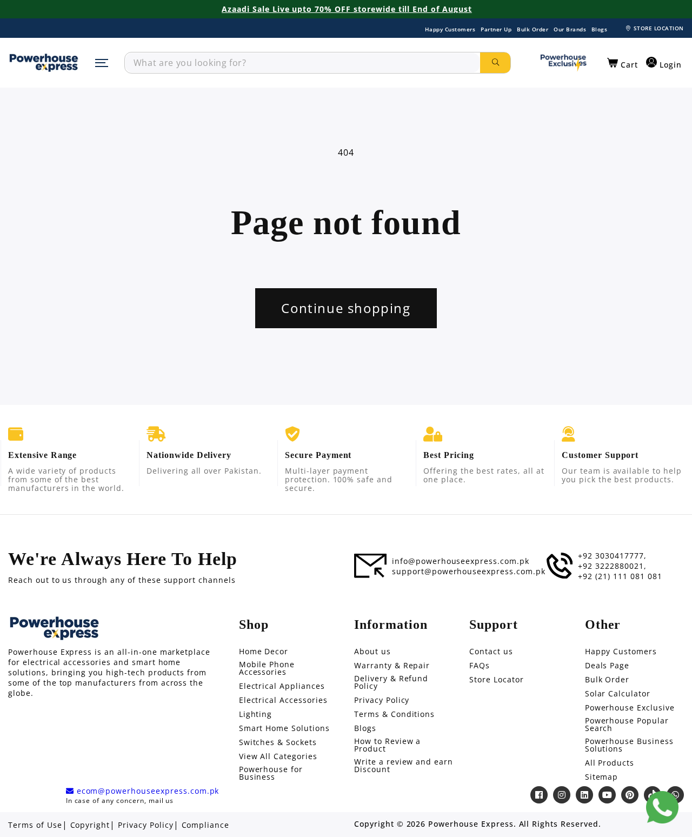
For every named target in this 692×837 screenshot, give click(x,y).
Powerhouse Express (470, 824)
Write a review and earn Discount (403, 765)
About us (372, 651)
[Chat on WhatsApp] (662, 807)
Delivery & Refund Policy (391, 682)
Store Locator (496, 679)
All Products (610, 763)
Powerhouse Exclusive (630, 708)
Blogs (599, 29)
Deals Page (607, 665)
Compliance (206, 825)
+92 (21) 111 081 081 (620, 576)
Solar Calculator (617, 694)
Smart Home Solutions (284, 728)
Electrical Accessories (283, 700)
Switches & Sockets (278, 742)
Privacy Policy (381, 700)
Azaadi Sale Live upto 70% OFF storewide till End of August (347, 9)
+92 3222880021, (612, 566)
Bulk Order (532, 29)
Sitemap (601, 777)
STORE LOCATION (659, 28)
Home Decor (264, 651)
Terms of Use (35, 825)
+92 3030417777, (612, 556)
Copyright (90, 825)
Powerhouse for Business (271, 773)
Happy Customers (450, 29)
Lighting (255, 714)
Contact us (491, 651)
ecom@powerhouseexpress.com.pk (146, 791)
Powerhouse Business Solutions (629, 745)
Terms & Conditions (394, 714)
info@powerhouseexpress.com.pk (460, 561)
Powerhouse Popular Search (627, 724)
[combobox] (302, 62)
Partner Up (496, 29)
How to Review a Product (387, 745)
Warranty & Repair (392, 665)
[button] (622, 63)
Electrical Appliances (282, 686)
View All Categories (278, 756)
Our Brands (570, 29)
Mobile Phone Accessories (267, 668)
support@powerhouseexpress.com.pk (468, 571)
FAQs (479, 665)
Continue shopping (345, 308)
